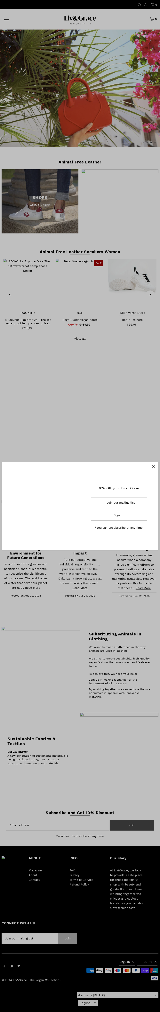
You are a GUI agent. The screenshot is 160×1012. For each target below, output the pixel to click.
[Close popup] (153, 466)
